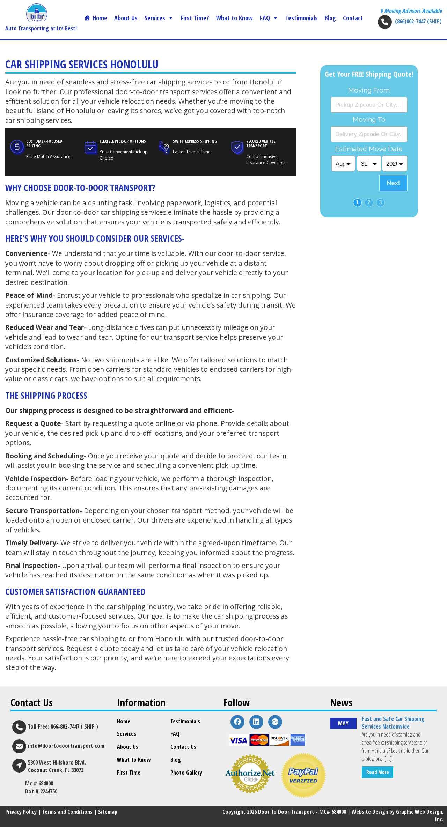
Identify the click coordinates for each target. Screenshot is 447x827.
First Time (128, 772)
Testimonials (301, 18)
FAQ (265, 18)
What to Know (234, 18)
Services (155, 18)
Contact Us (183, 747)
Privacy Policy (21, 811)
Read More (377, 772)
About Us (126, 18)
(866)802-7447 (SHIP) (418, 21)
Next (393, 182)
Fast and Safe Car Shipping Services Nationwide (393, 723)
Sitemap (107, 811)
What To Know (134, 759)
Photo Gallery (186, 772)
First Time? (195, 18)
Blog (330, 18)
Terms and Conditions (67, 811)
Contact (353, 18)
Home (100, 18)
